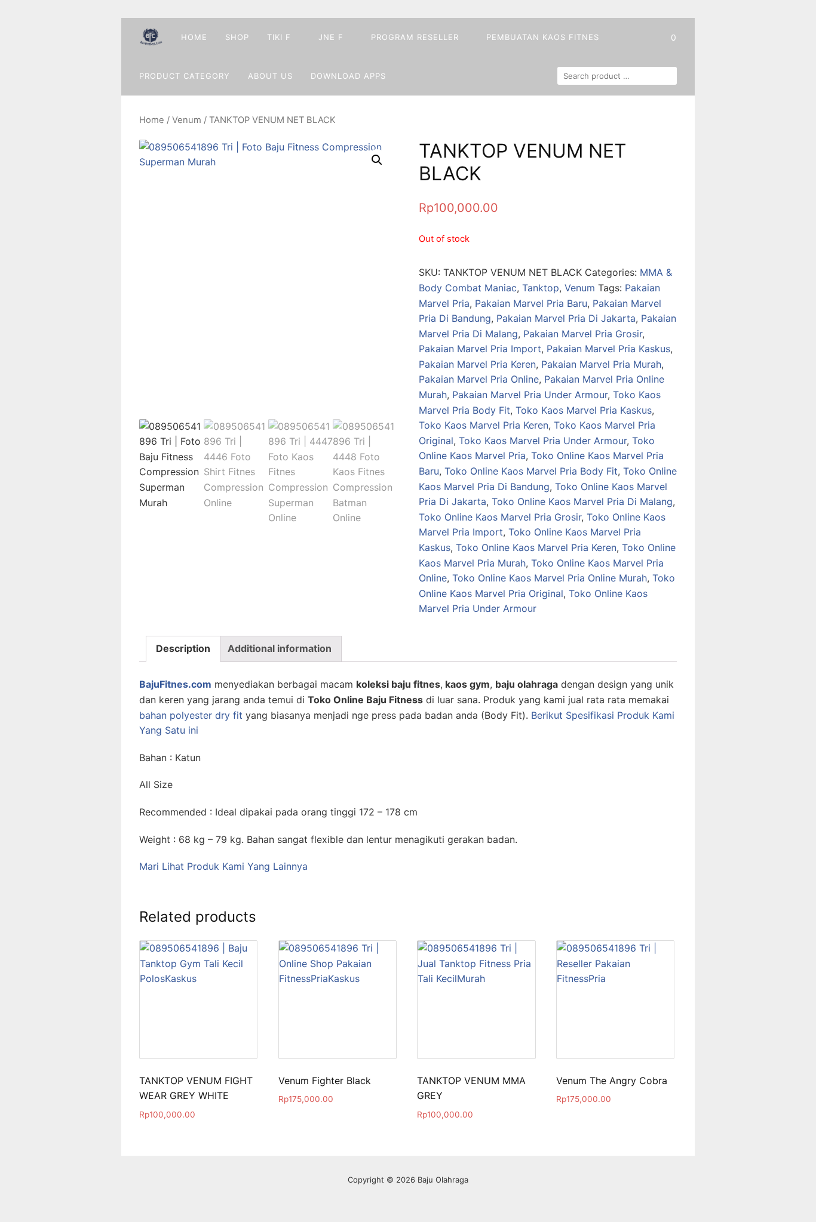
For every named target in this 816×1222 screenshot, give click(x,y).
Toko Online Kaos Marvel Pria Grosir (500, 517)
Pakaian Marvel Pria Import (480, 349)
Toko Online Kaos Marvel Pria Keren (536, 547)
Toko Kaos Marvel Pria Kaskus (584, 410)
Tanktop (540, 288)
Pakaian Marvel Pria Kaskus (608, 349)
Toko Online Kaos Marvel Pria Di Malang (582, 501)
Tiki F (279, 37)
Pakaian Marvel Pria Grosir (582, 334)
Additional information (280, 648)
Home (194, 37)
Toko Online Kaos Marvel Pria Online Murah (549, 578)
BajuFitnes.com (175, 684)
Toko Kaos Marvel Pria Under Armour (543, 441)
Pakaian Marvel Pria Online (479, 379)
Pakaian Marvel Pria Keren (477, 364)
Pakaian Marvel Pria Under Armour (530, 395)
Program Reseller (415, 37)
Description (183, 648)
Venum (186, 120)
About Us (270, 76)
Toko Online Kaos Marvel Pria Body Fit (531, 471)
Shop (237, 37)
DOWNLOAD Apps (348, 76)
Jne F (330, 37)
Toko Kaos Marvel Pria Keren (483, 425)
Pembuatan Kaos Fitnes (542, 37)
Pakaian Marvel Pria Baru (531, 303)
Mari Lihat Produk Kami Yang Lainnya (223, 866)
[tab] (183, 649)
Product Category (184, 76)
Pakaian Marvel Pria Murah (601, 364)
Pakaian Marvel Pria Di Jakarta (566, 318)
